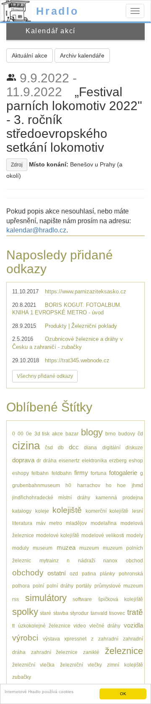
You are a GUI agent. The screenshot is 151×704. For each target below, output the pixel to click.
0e (29, 433)
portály (83, 585)
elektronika (94, 460)
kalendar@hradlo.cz (36, 230)
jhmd (137, 485)
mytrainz (49, 560)
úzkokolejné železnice (44, 625)
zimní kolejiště (125, 664)
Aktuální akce (29, 55)
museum (42, 548)
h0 (68, 485)
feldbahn (62, 473)
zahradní (108, 638)
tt (13, 625)
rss (15, 599)
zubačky (21, 677)
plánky (107, 573)
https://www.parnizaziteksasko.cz (85, 291)
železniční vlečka (33, 664)
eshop (136, 460)
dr (38, 460)
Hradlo (57, 11)
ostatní (56, 573)
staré (45, 613)
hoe (121, 485)
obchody (28, 572)
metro (55, 523)
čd (140, 433)
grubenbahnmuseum (36, 485)
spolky (25, 611)
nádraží (86, 560)
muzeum (89, 548)
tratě (135, 612)
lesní (137, 511)
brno (110, 433)
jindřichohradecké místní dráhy (51, 497)
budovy (126, 433)
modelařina (104, 523)
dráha (50, 460)
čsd (49, 447)
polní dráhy (60, 585)
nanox (110, 560)
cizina (26, 445)
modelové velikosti (102, 535)
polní (38, 585)
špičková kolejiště (120, 599)
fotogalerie (123, 472)
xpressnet (75, 638)
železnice (124, 651)
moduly (20, 548)
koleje (42, 511)
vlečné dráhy (104, 625)
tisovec (117, 613)
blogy (92, 432)
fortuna (99, 473)
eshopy (20, 473)
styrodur (79, 613)
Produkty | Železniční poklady (81, 326)
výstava (51, 638)
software (82, 599)
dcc (74, 447)
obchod (134, 560)
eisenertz (69, 460)
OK (123, 693)
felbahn (40, 473)
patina (89, 573)
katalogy (21, 511)
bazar (71, 433)
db (61, 447)
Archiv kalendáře (82, 55)
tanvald (99, 613)
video (79, 625)
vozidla (133, 625)
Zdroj (17, 165)
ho (109, 485)
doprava (23, 460)
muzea (66, 547)
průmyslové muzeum (118, 585)
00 (20, 433)
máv (41, 523)
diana (90, 447)
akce (57, 433)
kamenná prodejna (119, 497)
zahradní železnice (54, 652)
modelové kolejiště (57, 535)
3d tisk (42, 433)
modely (134, 535)
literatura (22, 523)
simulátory (46, 598)
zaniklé (91, 652)
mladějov (76, 523)
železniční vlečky (81, 664)
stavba (60, 613)
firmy (81, 472)
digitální (111, 447)
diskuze (134, 447)
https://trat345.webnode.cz (77, 360)
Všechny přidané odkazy (45, 376)
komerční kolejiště (107, 511)
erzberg (118, 460)
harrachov (88, 485)
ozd (74, 573)
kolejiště (67, 510)
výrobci (25, 637)
